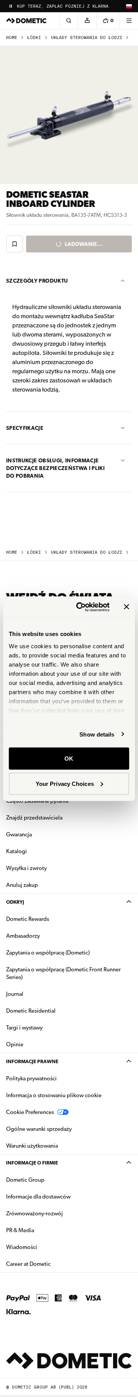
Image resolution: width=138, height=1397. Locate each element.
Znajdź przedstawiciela (34, 817)
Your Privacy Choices (65, 783)
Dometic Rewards (27, 919)
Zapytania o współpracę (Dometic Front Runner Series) (63, 973)
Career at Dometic (52, 1263)
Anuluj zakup (22, 884)
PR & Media (44, 1230)
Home (11, 38)
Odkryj (15, 902)
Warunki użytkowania (32, 1145)
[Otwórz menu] (129, 20)
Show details (96, 734)
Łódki (34, 38)
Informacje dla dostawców (38, 1196)
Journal (14, 993)
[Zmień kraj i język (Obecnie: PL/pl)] (129, 6)
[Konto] (87, 20)
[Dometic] (26, 20)
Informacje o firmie (32, 1163)
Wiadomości (45, 1247)
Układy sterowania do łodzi (86, 38)
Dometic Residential (55, 1010)
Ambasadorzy (23, 935)
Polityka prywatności (31, 1078)
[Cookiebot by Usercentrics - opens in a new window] (81, 607)
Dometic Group (49, 1179)
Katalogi (40, 851)
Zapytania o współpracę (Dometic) (48, 952)
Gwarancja (19, 834)
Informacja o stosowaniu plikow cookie (54, 1095)
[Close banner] (126, 607)
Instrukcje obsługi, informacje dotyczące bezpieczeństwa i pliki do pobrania (55, 468)
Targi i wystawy (24, 1027)
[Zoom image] (69, 115)
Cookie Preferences (30, 1112)
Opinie (14, 1044)
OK (68, 758)
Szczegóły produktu (37, 281)
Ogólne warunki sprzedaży (39, 1128)
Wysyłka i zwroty (26, 868)
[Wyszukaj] (68, 20)
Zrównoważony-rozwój (34, 1213)
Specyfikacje (24, 428)
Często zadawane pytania (37, 800)
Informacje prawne (32, 1061)
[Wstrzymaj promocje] (10, 6)
